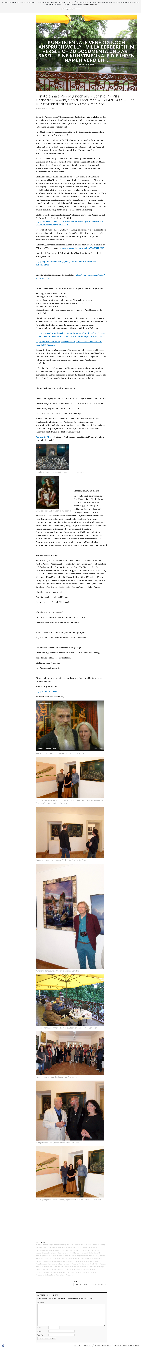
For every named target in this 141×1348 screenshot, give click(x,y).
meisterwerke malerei (65, 1267)
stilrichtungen (70, 1272)
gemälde (97, 1253)
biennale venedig (99, 1245)
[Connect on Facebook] (3, 1345)
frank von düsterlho (86, 1253)
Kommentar (41, 1302)
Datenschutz (87, 1345)
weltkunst (69, 1275)
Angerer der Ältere (44, 437)
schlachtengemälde (42, 1272)
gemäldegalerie (41, 1256)
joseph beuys (56, 1258)
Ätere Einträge (98, 1285)
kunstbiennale (68, 1261)
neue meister (91, 1267)
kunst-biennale (86, 1258)
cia (79, 1247)
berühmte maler (86, 1245)
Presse (91, 64)
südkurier (94, 1272)
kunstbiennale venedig (81, 1261)
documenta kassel (42, 1250)
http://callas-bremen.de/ (46, 691)
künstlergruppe (41, 1264)
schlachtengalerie (89, 1269)
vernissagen (40, 1275)
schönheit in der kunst (57, 1272)
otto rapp (100, 1267)
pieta (54, 1269)
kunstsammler (52, 1264)
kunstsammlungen (64, 1264)
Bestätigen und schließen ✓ (71, 9)
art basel (39, 1245)
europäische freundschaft (81, 1250)
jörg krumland (46, 1258)
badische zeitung (60, 1245)
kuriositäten (94, 1264)
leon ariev (39, 1267)
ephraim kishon (66, 1250)
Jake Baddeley (94, 1256)
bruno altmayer (41, 1247)
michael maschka (80, 1267)
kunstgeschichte (95, 1261)
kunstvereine (76, 1264)
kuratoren (85, 1264)
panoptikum (40, 1269)
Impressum (77, 1345)
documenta (95, 1247)
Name (39, 1327)
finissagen (65, 1253)
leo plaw (103, 1264)
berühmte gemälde (73, 1245)
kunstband (58, 1261)
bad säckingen (48, 1245)
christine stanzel (71, 1247)
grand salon (51, 1256)
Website (40, 1335)
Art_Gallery (41, 108)
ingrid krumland (82, 1256)
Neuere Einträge (82, 1285)
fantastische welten (54, 1253)
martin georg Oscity (50, 1267)
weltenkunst (60, 1275)
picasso (48, 1269)
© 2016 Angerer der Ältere (102, 1345)
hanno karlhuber (62, 1256)
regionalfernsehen (76, 1269)
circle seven (86, 1247)
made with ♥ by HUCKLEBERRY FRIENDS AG (126, 1345)
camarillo (61, 1247)
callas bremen (52, 1247)
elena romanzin (54, 1250)
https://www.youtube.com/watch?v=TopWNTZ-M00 (81, 248)
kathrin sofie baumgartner (71, 1258)
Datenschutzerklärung (90, 4)
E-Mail (40, 1331)
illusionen (72, 1256)
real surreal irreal (63, 1269)
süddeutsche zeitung (83, 1272)
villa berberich (50, 1275)
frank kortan (74, 1253)
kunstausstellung (47, 1261)
